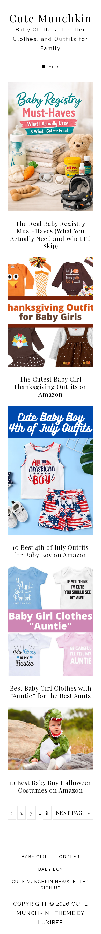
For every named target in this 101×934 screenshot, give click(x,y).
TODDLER (68, 856)
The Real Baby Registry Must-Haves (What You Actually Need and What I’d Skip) (50, 234)
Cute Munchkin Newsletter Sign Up (50, 885)
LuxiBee (50, 922)
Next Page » (73, 812)
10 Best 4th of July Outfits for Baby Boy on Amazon (50, 551)
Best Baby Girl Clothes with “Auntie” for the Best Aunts (50, 692)
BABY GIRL (34, 856)
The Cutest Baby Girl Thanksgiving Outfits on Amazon (50, 386)
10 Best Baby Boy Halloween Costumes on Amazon (50, 786)
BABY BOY (50, 869)
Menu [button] (54, 67)
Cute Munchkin (50, 18)
